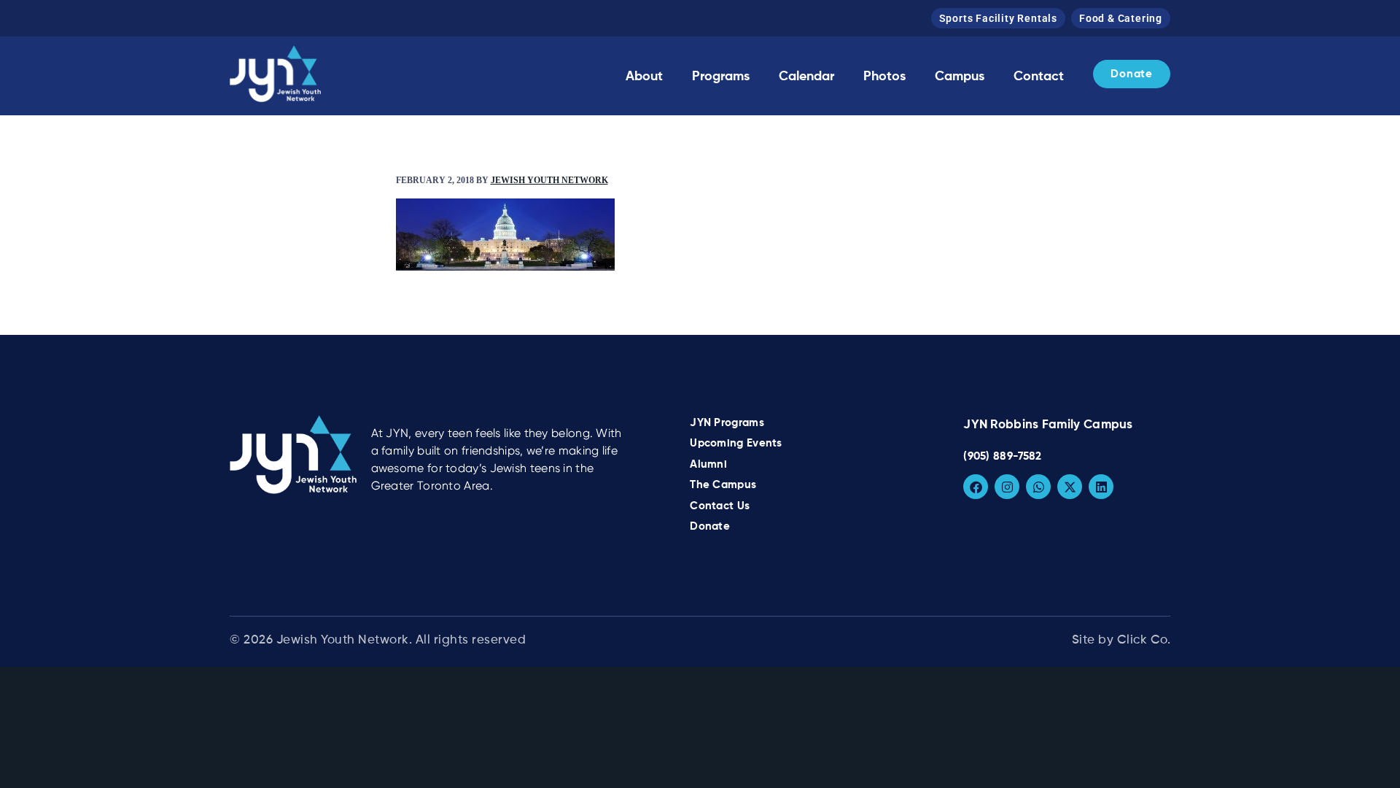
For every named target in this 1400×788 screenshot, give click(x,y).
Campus (959, 76)
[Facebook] (975, 486)
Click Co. (1144, 640)
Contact (1039, 76)
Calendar (806, 76)
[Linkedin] (1101, 486)
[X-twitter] (1069, 486)
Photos (884, 76)
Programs (721, 76)
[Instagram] (1007, 486)
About (644, 76)
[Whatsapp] (1038, 486)
